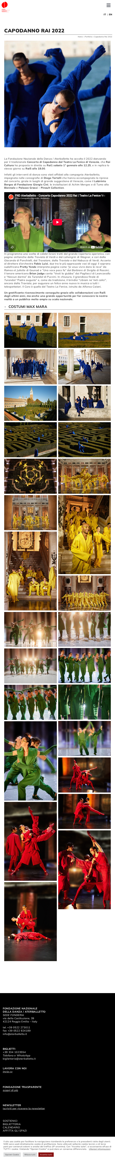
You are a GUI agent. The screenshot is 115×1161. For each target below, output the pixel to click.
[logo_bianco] (5, 2)
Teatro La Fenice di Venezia (81, 162)
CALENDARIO (11, 1127)
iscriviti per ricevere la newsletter (24, 1108)
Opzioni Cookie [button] (12, 1154)
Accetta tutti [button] (46, 1154)
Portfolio (88, 37)
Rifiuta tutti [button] (30, 1154)
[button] (57, 307)
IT (105, 14)
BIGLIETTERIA (12, 1124)
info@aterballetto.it (15, 1034)
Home (80, 37)
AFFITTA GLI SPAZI (15, 1130)
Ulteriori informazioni (99, 1149)
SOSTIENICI (10, 1120)
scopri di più (10, 1090)
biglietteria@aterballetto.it (19, 1058)
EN (110, 14)
